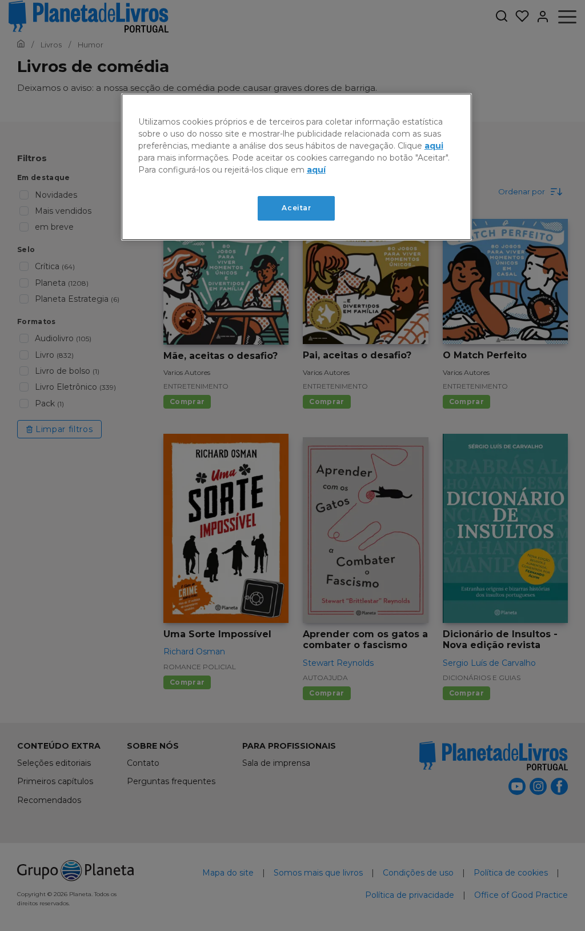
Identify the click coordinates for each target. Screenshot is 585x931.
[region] (296, 167)
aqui (433, 146)
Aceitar (296, 207)
